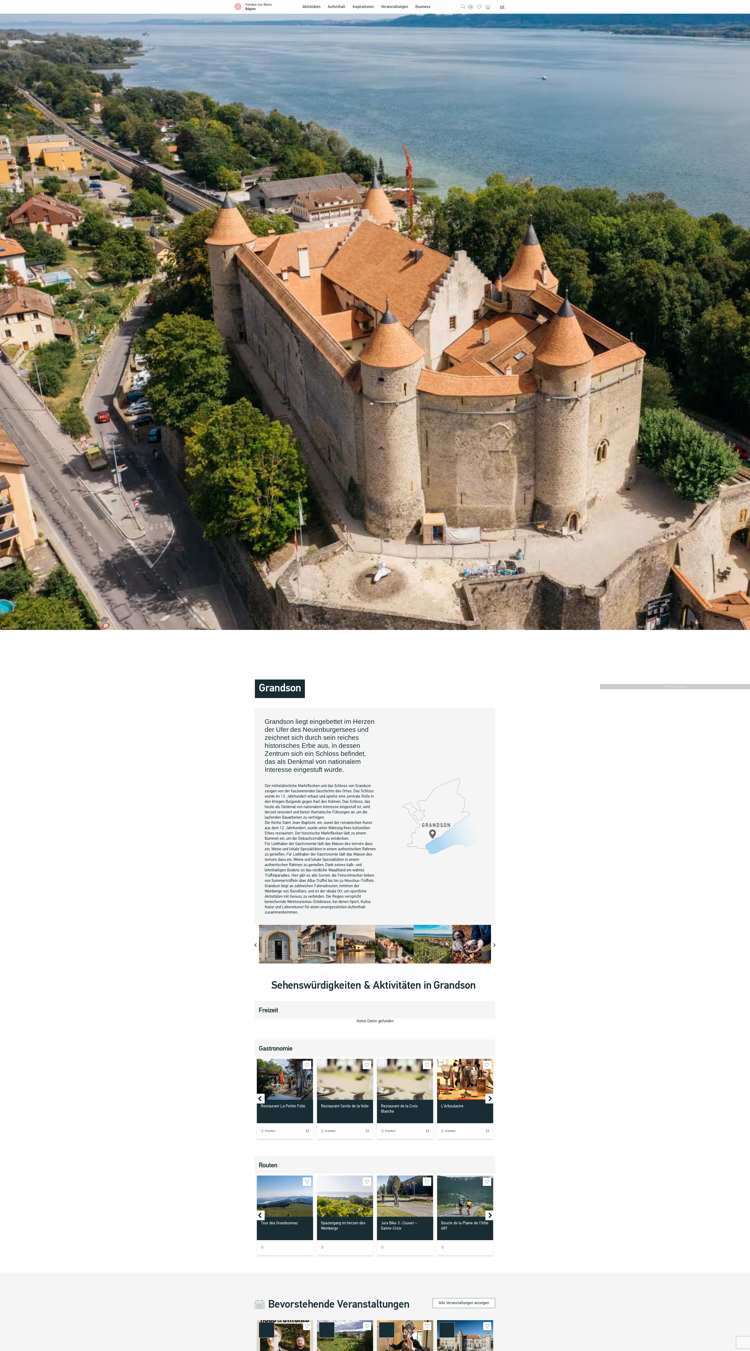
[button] (463, 7)
